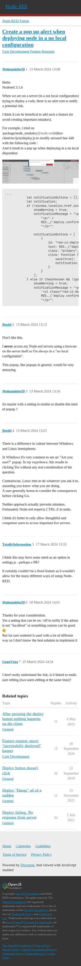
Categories (23, 846)
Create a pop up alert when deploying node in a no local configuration (34, 37)
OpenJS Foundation (28, 893)
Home (6, 846)
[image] (40, 171)
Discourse (27, 865)
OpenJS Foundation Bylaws (39, 949)
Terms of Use (41, 945)
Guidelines (43, 846)
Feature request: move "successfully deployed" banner (21, 746)
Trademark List (35, 953)
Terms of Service (14, 854)
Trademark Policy (22, 914)
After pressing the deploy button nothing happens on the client (23, 719)
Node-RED (16, 6)
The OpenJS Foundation (17, 945)
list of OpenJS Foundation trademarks (29, 922)
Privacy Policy (41, 854)
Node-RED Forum (15, 21)
